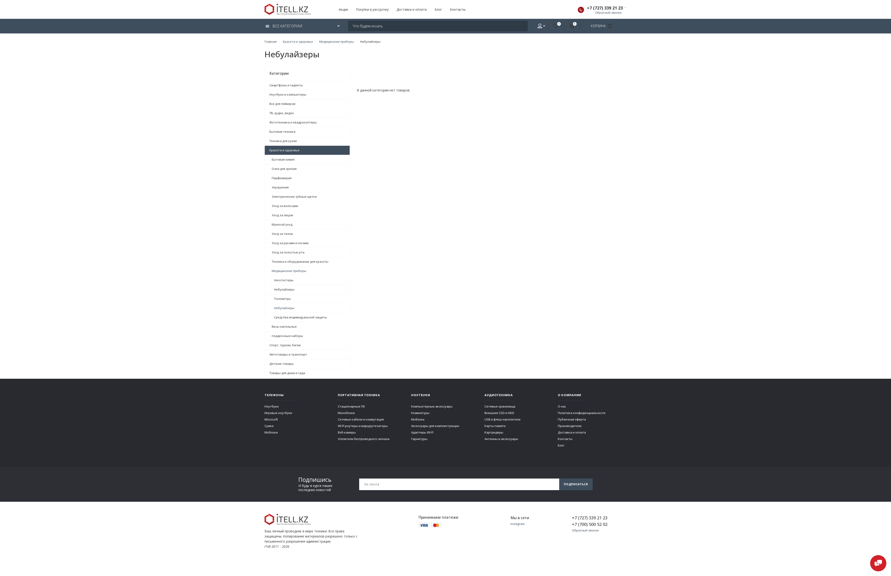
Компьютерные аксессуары (431, 406)
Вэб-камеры (347, 432)
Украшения (280, 187)
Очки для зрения (284, 169)
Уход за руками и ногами (290, 243)
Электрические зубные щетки (294, 196)
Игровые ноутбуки (278, 413)
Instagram (517, 524)
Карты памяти (495, 426)
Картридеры (493, 432)
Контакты (457, 9)
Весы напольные (284, 326)
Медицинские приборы (289, 271)
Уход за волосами (285, 206)
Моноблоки (346, 413)
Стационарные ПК (351, 406)
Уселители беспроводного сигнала (363, 439)
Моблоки (271, 432)
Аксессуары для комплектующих (435, 426)
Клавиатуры (420, 413)
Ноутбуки (272, 406)
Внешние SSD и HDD (499, 413)
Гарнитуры (419, 439)
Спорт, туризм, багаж (285, 345)
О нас (562, 406)
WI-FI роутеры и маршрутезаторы (363, 426)
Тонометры (282, 299)
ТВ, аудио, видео (281, 113)
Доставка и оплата (412, 9)
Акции (343, 9)
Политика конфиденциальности (581, 413)
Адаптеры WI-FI (422, 432)
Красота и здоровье (284, 150)
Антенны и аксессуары (501, 439)
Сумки (269, 426)
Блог (438, 9)
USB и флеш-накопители (502, 419)
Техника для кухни (283, 141)
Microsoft (271, 419)
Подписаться (576, 484)
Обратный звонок (608, 12)
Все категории (286, 26)
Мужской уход (282, 224)
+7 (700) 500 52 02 (589, 524)
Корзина (599, 26)
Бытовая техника (282, 131)
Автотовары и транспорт (288, 354)
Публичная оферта (572, 419)
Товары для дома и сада (287, 373)
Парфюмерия (281, 178)
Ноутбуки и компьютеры (287, 94)
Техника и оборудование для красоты (300, 261)
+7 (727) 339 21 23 (605, 8)
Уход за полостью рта (288, 252)
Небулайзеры (284, 289)
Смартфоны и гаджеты (286, 85)
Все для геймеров (282, 104)
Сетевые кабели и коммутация (361, 419)
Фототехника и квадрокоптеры (293, 122)
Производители (569, 426)
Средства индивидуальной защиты (300, 317)
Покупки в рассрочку (372, 9)
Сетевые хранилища (499, 406)
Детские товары (281, 364)
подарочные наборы (287, 336)
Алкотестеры (284, 280)
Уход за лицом (282, 215)
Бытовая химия (283, 159)
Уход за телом (282, 234)
